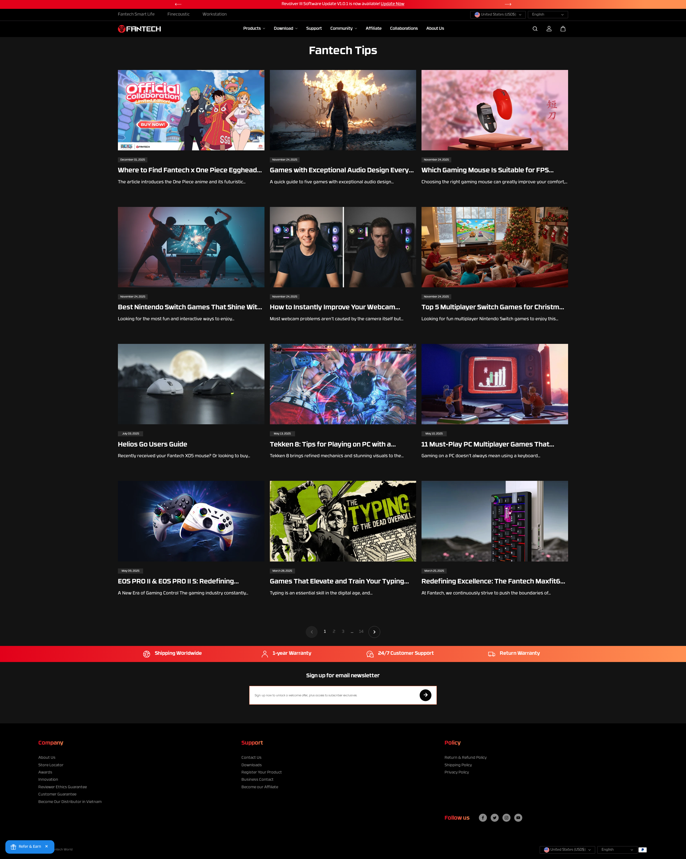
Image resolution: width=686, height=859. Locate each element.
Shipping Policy (458, 765)
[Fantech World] (139, 29)
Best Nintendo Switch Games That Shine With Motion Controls (189, 308)
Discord (404, 4)
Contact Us (251, 758)
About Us (435, 29)
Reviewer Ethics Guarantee (62, 787)
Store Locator (51, 765)
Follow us (457, 818)
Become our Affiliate (259, 787)
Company (50, 743)
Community (341, 29)
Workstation (215, 15)
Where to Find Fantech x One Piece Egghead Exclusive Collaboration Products (187, 171)
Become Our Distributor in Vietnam (70, 802)
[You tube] (518, 818)
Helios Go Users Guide (152, 445)
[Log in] (549, 29)
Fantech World (62, 849)
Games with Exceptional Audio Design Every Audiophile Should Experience (339, 171)
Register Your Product (261, 773)
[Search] (535, 29)
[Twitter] (495, 818)
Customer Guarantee (57, 795)
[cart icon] (563, 29)
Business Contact (257, 780)
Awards (45, 773)
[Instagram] (506, 818)
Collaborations (404, 29)
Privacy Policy (457, 773)
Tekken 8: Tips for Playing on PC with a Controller (330, 445)
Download (284, 29)
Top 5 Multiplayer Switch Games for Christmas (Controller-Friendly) (494, 308)
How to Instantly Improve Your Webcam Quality (332, 308)
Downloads (251, 765)
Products (252, 29)
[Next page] (374, 632)
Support (314, 29)
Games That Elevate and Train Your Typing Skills (337, 582)
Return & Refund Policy (466, 758)
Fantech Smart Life (136, 15)
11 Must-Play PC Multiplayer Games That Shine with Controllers (485, 445)
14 (361, 632)
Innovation (48, 780)
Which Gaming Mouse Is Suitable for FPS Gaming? (485, 171)
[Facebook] (483, 818)
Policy (453, 743)
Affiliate (374, 29)
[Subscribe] (425, 695)
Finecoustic (178, 15)
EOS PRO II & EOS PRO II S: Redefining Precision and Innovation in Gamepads (178, 582)
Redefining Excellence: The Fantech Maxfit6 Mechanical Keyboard (491, 582)
